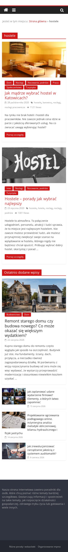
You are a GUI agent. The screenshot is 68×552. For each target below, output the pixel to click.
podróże (9, 212)
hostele (37, 102)
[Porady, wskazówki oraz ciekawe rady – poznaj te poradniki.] (6, 10)
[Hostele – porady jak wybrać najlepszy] (34, 150)
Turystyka (31, 87)
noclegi (56, 102)
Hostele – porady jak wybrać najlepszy (31, 201)
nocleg (49, 208)
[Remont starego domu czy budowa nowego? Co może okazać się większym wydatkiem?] (34, 280)
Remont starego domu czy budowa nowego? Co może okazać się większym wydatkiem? (29, 328)
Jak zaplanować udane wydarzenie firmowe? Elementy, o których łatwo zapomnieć (42, 397)
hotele (41, 208)
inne (9, 188)
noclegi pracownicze (15, 107)
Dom (9, 82)
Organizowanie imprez (49, 546)
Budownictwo (13, 314)
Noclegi (19, 82)
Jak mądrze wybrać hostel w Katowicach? (30, 95)
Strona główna (37, 21)
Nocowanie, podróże (38, 82)
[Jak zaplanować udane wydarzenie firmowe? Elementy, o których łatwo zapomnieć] (14, 390)
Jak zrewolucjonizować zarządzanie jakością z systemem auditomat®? (41, 450)
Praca (56, 82)
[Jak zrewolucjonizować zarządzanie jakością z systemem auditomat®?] (14, 444)
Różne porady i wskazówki (22, 546)
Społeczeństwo (14, 87)
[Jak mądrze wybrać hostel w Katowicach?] (34, 44)
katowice (47, 102)
